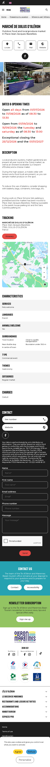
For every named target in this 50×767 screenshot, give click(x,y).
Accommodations (10, 707)
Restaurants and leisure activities (19, 702)
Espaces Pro (8, 717)
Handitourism (8, 712)
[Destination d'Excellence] (25, 665)
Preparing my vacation (19, 17)
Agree (18, 752)
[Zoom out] (44, 272)
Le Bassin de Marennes (12, 696)
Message (6, 515)
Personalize (25, 760)
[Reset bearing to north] (44, 277)
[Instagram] (13, 654)
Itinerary (9, 236)
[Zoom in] (44, 267)
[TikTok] (40, 653)
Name (5, 468)
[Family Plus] (37, 665)
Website (9, 427)
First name (7, 480)
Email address (9, 492)
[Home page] (25, 10)
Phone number (9, 504)
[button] (2, 77)
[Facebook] (25, 56)
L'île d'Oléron (8, 691)
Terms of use (7, 731)
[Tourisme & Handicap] (37, 677)
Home (3, 17)
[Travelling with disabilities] (3, 2)
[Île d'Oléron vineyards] (13, 677)
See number (11, 419)
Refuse (31, 752)
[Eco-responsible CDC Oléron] (25, 677)
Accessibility (33, 587)
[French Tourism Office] (13, 665)
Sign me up (25, 619)
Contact (14, 587)
